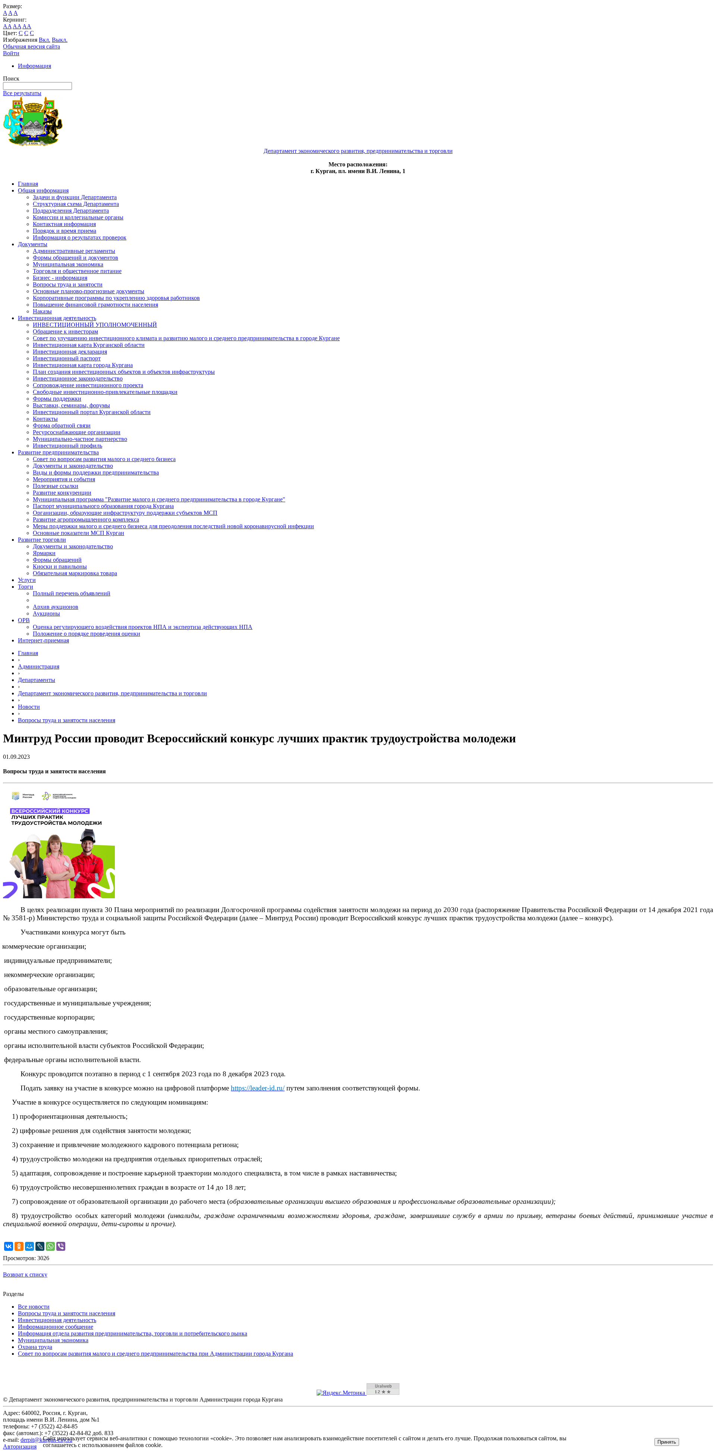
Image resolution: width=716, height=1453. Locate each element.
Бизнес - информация (60, 278)
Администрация (38, 666)
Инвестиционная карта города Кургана (83, 365)
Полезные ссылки (55, 486)
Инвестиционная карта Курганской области (89, 345)
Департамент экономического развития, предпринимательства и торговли (112, 693)
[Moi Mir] (29, 1246)
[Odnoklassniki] (19, 1246)
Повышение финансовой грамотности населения (95, 304)
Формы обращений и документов (75, 257)
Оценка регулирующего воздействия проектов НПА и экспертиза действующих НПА (142, 627)
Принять (666, 1442)
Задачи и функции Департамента (75, 197)
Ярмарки (44, 553)
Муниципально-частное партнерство (80, 439)
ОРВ (24, 620)
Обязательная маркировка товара (75, 573)
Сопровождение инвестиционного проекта (88, 385)
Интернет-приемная (43, 640)
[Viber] (60, 1246)
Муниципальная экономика (68, 264)
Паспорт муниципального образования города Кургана (103, 506)
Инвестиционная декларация (70, 351)
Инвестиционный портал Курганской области (92, 412)
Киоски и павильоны (60, 566)
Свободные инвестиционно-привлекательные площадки (105, 392)
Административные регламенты (74, 251)
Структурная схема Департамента (76, 204)
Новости (29, 707)
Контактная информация (64, 224)
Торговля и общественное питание (77, 271)
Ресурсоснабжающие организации (76, 432)
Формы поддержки (57, 398)
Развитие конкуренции (62, 492)
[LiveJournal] (39, 1246)
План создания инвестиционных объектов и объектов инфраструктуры (124, 372)
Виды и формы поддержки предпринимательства (96, 472)
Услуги (27, 580)
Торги (25, 586)
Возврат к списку (25, 1274)
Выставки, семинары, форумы (71, 405)
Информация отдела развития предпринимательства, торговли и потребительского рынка (132, 1333)
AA (7, 26)
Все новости (34, 1306)
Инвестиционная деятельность (57, 318)
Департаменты (36, 680)
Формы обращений (57, 560)
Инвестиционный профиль (67, 445)
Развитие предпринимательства (58, 452)
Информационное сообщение (55, 1327)
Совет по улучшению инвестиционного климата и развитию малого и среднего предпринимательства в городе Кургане (186, 338)
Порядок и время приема (64, 231)
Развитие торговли (42, 539)
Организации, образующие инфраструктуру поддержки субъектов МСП (125, 513)
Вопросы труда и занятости (68, 284)
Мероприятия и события (64, 479)
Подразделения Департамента (71, 210)
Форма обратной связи (62, 425)
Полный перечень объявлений (71, 593)
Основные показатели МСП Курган (78, 533)
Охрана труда (35, 1347)
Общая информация (43, 190)
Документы (32, 244)
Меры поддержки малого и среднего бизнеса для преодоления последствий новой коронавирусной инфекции (173, 526)
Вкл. (44, 40)
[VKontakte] (8, 1246)
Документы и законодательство (73, 466)
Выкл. (59, 40)
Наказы (42, 311)
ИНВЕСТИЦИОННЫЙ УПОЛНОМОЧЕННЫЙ (95, 325)
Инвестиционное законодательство (78, 378)
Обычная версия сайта (31, 46)
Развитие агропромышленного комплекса (86, 519)
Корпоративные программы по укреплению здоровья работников (116, 298)
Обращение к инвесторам (65, 331)
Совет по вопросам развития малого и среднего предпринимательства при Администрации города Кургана (155, 1353)
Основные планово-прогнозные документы (88, 291)
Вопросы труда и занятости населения (66, 720)
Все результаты (22, 93)
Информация (34, 66)
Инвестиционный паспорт (67, 358)
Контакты (45, 419)
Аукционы (46, 613)
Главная (28, 184)
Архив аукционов (55, 607)
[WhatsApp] (50, 1246)
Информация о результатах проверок (79, 237)
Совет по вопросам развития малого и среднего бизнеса (104, 459)
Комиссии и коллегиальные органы (78, 217)
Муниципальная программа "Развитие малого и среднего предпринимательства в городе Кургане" (159, 499)
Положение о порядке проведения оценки (86, 633)
